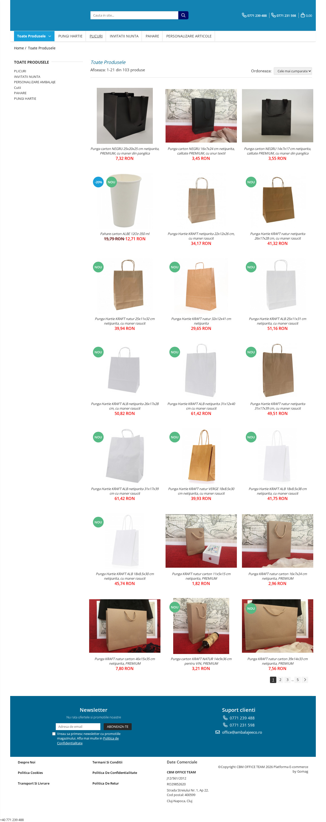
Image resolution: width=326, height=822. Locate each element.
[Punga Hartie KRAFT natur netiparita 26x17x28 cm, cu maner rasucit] (277, 201)
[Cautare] (183, 15)
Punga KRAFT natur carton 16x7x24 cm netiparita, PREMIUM (277, 576)
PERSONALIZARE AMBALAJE (35, 82)
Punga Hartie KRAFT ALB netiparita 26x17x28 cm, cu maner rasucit (124, 406)
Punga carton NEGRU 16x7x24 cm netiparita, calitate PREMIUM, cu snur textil (201, 151)
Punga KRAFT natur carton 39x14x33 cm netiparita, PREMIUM (277, 661)
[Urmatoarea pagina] (305, 680)
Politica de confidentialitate (114, 772)
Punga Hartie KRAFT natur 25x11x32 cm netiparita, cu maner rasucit (125, 321)
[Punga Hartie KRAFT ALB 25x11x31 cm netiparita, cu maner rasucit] (277, 286)
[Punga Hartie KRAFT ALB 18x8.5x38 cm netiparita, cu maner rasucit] (277, 456)
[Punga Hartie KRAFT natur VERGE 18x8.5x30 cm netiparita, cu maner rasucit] (201, 456)
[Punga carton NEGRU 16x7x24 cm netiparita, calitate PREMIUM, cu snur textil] (201, 116)
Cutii (17, 87)
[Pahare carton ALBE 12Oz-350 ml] (124, 201)
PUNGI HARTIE (70, 36)
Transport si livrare (33, 783)
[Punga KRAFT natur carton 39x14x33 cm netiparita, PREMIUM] (277, 626)
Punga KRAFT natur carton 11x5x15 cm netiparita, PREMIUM (201, 576)
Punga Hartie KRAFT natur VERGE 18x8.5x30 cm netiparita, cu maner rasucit (201, 491)
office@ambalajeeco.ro (241, 732)
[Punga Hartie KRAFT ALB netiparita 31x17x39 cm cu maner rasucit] (124, 456)
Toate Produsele (32, 36)
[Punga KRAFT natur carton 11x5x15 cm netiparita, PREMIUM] (201, 541)
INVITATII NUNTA (124, 36)
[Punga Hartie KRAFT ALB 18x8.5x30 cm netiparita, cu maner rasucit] (124, 541)
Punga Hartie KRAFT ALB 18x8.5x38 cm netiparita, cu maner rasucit (278, 491)
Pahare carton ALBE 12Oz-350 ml (124, 233)
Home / (20, 48)
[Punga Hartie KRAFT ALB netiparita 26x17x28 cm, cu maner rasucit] (124, 371)
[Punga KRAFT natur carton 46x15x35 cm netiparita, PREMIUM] (124, 626)
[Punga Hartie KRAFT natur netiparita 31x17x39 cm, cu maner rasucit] (277, 371)
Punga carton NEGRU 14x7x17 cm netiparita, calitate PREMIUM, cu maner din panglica (277, 151)
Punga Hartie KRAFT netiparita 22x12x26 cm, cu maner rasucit (201, 236)
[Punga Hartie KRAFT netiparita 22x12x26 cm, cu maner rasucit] (201, 201)
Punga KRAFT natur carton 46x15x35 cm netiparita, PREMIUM (124, 661)
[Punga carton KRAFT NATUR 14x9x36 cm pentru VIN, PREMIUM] (201, 626)
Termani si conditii (107, 762)
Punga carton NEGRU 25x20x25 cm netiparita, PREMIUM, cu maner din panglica (124, 151)
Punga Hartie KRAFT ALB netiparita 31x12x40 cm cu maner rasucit (201, 406)
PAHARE (152, 36)
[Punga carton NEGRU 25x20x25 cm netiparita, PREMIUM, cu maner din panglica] (124, 116)
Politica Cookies (30, 772)
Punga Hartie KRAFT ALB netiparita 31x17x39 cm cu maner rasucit (124, 491)
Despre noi (26, 762)
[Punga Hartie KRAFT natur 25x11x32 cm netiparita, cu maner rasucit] (124, 286)
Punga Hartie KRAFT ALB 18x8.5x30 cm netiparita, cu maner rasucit (125, 576)
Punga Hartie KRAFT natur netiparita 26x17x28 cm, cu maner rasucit (277, 236)
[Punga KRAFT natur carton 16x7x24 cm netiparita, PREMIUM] (277, 541)
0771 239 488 (242, 717)
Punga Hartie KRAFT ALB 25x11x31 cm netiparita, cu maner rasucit (277, 321)
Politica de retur (105, 783)
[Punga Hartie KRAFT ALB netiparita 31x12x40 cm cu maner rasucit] (201, 371)
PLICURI (96, 36)
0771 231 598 (242, 725)
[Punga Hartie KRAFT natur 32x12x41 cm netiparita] (201, 286)
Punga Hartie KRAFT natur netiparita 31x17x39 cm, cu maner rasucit (277, 406)
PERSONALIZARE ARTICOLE (189, 36)
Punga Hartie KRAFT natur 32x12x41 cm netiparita (201, 321)
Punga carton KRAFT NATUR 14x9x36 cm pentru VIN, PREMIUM (201, 661)
